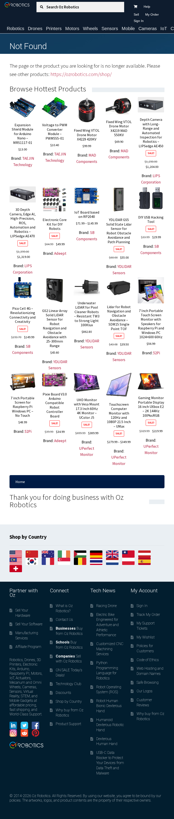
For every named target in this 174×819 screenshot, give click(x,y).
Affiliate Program (28, 647)
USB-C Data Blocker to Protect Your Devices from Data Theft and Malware (110, 762)
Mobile (128, 28)
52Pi (156, 352)
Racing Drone (106, 606)
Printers (54, 28)
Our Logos (144, 691)
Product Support (68, 724)
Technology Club (68, 684)
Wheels (90, 28)
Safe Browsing (148, 682)
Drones (35, 28)
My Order (152, 14)
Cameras (147, 28)
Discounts (63, 692)
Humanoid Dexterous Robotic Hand (110, 725)
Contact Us (64, 619)
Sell (136, 14)
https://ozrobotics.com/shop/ (81, 74)
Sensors (110, 28)
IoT (163, 28)
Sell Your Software (28, 624)
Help (147, 6)
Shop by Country (69, 701)
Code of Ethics (148, 660)
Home (20, 481)
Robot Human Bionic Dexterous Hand (109, 706)
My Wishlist (146, 637)
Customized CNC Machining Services (109, 649)
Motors (72, 28)
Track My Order (148, 614)
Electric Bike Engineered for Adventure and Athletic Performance (107, 624)
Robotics (15, 28)
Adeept (60, 253)
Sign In (139, 21)
